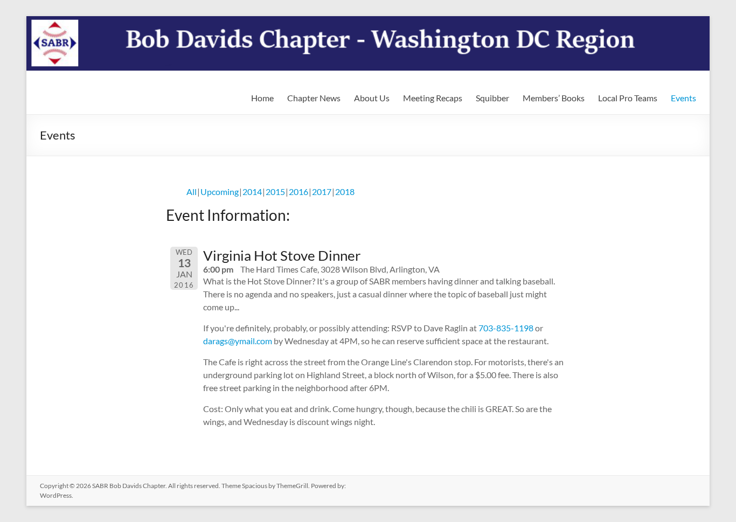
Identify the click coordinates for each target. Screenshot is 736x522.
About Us (372, 98)
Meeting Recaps (432, 98)
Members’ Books (554, 98)
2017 (321, 191)
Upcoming (219, 191)
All (191, 191)
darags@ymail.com (237, 341)
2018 (345, 191)
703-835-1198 (505, 328)
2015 (275, 191)
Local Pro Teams (627, 98)
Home (262, 98)
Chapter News (314, 98)
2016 (298, 191)
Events (683, 98)
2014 (252, 191)
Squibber (492, 98)
